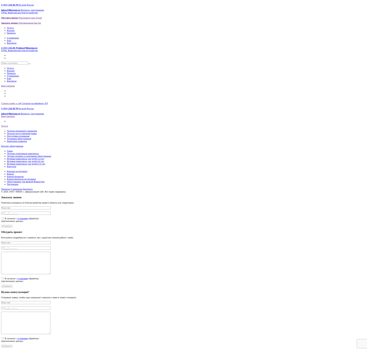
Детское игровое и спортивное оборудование (29, 156)
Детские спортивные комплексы (23, 153)
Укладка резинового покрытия (22, 131)
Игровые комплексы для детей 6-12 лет (26, 164)
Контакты (11, 43)
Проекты (11, 33)
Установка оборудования (19, 138)
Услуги (10, 28)
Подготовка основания (18, 136)
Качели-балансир (15, 176)
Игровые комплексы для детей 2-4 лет (25, 159)
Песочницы (12, 184)
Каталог (11, 30)
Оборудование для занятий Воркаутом (25, 181)
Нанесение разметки (17, 141)
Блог (9, 40)
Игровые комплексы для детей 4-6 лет (25, 161)
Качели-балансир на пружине (21, 179)
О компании (13, 38)
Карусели (11, 166)
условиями (22, 218)
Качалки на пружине (17, 171)
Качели (10, 174)
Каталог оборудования (12, 146)
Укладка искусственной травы (22, 133)
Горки (10, 151)
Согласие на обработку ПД (35, 103)
